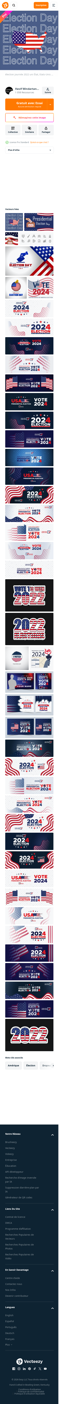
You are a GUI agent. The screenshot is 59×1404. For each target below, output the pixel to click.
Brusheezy (11, 1206)
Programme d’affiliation (18, 1293)
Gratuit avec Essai (29, 104)
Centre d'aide (12, 1342)
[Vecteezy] (5, 5)
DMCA (8, 1287)
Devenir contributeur (16, 1360)
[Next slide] (46, 1130)
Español (9, 1385)
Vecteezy (10, 1212)
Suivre (48, 92)
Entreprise (11, 1224)
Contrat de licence (15, 1281)
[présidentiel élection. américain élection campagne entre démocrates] (17, 722)
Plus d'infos (14, 147)
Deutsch (9, 1397)
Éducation (10, 1230)
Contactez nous (13, 1348)
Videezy (9, 1218)
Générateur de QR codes (18, 1261)
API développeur (14, 1236)
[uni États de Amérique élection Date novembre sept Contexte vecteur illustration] (17, 698)
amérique (13, 1129)
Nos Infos (10, 1354)
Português (11, 1391)
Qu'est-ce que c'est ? (39, 142)
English (9, 1379)
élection (30, 1129)
